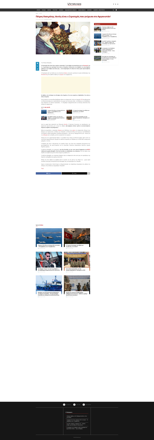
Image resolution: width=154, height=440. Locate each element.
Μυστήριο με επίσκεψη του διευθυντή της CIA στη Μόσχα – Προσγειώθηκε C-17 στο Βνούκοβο (109, 58)
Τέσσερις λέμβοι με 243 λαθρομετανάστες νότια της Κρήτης (108, 28)
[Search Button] (113, 9)
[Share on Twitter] (37, 66)
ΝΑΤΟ (88, 149)
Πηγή (42, 168)
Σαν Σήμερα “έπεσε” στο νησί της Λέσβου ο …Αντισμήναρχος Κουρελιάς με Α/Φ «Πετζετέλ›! (56, 118)
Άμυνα (49, 10)
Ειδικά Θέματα (81, 10)
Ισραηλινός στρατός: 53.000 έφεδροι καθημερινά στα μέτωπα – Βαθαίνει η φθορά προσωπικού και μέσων (76, 294)
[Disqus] (63, 316)
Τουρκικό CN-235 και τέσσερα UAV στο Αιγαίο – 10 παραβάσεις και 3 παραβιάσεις (56, 111)
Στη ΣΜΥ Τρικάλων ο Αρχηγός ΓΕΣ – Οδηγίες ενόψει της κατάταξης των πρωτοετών (109, 42)
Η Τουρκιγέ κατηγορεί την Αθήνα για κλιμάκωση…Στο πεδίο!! (81, 111)
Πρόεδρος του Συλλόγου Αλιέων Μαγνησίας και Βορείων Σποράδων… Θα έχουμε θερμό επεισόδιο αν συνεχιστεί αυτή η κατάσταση (48, 294)
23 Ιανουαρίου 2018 (39, 19)
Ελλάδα (44, 10)
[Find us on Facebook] (113, 4)
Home (37, 13)
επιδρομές (45, 135)
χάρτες (74, 130)
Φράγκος (60, 130)
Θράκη (65, 73)
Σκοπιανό (85, 65)
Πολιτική (55, 10)
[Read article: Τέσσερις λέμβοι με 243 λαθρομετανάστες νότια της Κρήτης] (97, 29)
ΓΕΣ (81, 99)
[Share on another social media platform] (37, 69)
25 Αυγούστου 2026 (51, 114)
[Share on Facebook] (37, 63)
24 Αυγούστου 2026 (76, 120)
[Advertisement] (63, 59)
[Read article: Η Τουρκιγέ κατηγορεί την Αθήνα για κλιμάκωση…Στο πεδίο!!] (69, 112)
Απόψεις (89, 10)
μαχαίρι (62, 74)
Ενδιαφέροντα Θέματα (70, 10)
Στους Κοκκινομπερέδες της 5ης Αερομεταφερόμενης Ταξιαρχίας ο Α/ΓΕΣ (81, 118)
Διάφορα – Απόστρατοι (99, 10)
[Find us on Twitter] (115, 4)
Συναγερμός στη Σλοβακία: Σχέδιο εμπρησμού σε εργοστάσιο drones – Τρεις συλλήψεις (108, 50)
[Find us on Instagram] (117, 4)
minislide (40, 13)
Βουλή (65, 124)
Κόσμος (61, 10)
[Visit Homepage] (74, 4)
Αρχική (38, 10)
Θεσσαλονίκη (44, 74)
